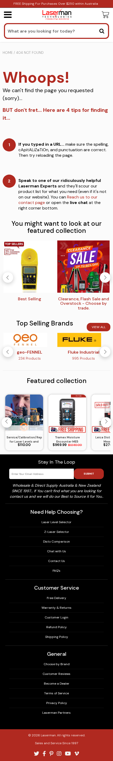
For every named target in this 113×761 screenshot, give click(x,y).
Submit (89, 473)
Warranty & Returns (56, 608)
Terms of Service (56, 693)
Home (8, 52)
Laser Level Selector (56, 522)
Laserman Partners (56, 713)
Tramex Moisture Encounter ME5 (67, 439)
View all (99, 327)
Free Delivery (56, 598)
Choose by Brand (57, 664)
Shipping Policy (56, 637)
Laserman (48, 735)
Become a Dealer (56, 683)
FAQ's (56, 571)
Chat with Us (56, 551)
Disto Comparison (56, 541)
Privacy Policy (56, 703)
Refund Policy (56, 627)
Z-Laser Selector (56, 532)
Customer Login (56, 617)
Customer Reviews (56, 674)
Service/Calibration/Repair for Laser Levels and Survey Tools (24, 439)
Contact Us (56, 561)
